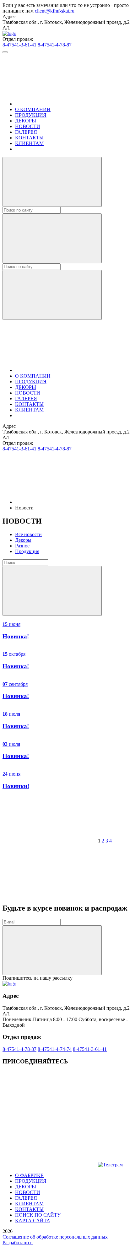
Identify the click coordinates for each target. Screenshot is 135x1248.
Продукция (27, 551)
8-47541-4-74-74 (55, 1049)
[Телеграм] (50, 1164)
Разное (22, 545)
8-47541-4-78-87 (55, 44)
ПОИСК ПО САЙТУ (38, 1215)
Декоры (23, 540)
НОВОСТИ (27, 126)
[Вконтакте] (50, 1116)
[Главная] (62, 103)
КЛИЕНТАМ (29, 143)
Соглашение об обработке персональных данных (55, 1237)
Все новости (28, 534)
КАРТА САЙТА (32, 1220)
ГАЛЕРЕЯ (26, 132)
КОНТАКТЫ (29, 137)
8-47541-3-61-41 (19, 44)
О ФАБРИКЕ (29, 1175)
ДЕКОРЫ (25, 120)
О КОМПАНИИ (33, 109)
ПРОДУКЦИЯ (30, 115)
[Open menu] (5, 52)
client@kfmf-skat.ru (54, 10)
